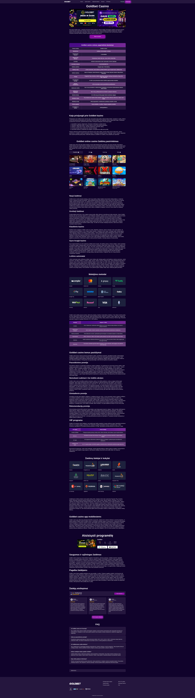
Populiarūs (75, 152)
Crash (104, 152)
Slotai (118, 152)
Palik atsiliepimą (119, 593)
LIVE (89, 152)
